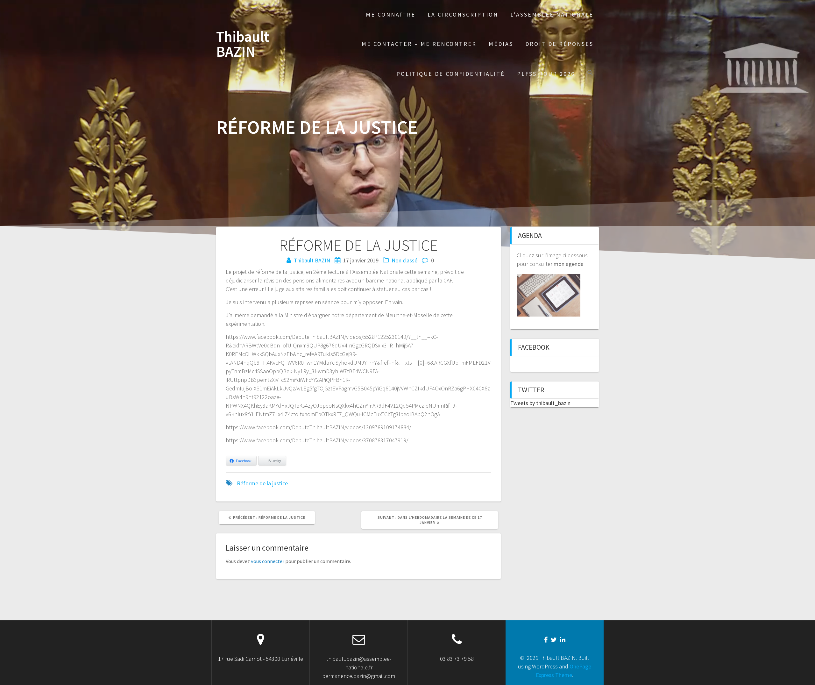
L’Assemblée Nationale (551, 14)
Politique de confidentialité (450, 73)
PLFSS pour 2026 (546, 73)
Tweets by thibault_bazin (540, 403)
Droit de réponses (559, 43)
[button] (590, 73)
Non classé (404, 260)
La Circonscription (463, 14)
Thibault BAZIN (242, 44)
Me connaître (390, 14)
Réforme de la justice (262, 483)
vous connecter (267, 561)
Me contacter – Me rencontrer (419, 43)
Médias (501, 43)
